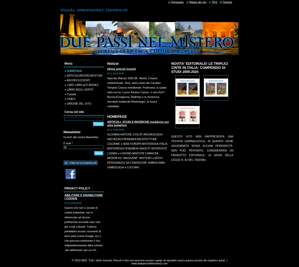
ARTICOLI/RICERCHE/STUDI (84, 75)
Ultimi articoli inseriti (121, 68)
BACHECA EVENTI (78, 80)
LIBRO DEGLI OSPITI (80, 89)
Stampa (227, 2)
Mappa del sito (197, 2)
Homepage (177, 2)
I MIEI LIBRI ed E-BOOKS (82, 84)
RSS (214, 2)
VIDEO (71, 99)
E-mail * (68, 143)
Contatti (71, 94)
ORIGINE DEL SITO (79, 103)
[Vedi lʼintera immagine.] (187, 88)
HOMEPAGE (74, 70)
